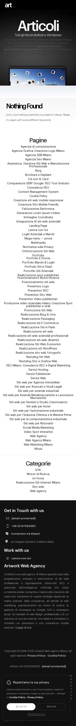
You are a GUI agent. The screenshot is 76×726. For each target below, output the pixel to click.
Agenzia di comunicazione (38, 146)
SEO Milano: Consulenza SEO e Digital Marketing (38, 365)
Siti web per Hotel (38, 406)
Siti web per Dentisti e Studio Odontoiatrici (38, 402)
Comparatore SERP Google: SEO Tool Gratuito (38, 183)
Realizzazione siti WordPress (38, 348)
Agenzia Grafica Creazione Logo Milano (38, 151)
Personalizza (36, 714)
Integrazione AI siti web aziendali (38, 221)
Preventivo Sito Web (38, 295)
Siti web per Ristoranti (38, 423)
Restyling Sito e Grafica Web (38, 361)
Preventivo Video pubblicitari (38, 299)
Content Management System (38, 192)
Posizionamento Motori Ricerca (38, 278)
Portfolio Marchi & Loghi (38, 262)
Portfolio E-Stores (38, 258)
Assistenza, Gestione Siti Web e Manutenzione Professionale (38, 165)
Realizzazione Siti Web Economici (38, 344)
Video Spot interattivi (38, 432)
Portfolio (38, 255)
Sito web (38, 487)
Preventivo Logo (38, 286)
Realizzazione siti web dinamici (38, 340)
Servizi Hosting (38, 369)
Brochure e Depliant (38, 175)
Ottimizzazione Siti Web (38, 251)
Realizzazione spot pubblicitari (38, 275)
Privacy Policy (36, 655)
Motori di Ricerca (38, 474)
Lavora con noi (38, 230)
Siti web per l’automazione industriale (38, 410)
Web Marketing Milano (38, 444)
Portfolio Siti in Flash (38, 266)
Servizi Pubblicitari (38, 374)
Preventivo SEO (38, 290)
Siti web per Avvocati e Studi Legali (38, 386)
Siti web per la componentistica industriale (38, 419)
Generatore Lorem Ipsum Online (38, 213)
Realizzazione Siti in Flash (38, 327)
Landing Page (38, 226)
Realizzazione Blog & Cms (38, 314)
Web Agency (38, 436)
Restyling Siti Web (38, 357)
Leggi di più (23, 627)
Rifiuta (51, 707)
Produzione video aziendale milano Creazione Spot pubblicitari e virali (38, 305)
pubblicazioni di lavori (48, 46)
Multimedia (38, 242)
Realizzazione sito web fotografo (38, 352)
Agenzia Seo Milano (38, 159)
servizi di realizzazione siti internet (23, 49)
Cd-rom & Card (38, 179)
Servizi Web (38, 378)
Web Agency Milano (38, 440)
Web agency (38, 491)
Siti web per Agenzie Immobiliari (38, 382)
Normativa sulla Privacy (38, 247)
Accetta (21, 707)
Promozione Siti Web (38, 310)
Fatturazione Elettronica (38, 209)
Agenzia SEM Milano (38, 155)
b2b (38, 470)
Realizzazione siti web (38, 331)
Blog (38, 170)
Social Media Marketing (38, 427)
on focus (38, 478)
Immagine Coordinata (38, 217)
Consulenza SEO (38, 187)
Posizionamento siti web (38, 282)
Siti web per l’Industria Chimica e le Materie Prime (38, 415)
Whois (38, 449)
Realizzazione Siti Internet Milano (38, 482)
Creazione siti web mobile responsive (38, 200)
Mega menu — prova (38, 238)
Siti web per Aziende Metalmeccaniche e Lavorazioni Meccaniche (38, 397)
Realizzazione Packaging (38, 319)
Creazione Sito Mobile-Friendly (38, 204)
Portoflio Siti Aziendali (38, 271)
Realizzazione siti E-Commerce (38, 323)
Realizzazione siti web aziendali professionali (38, 336)
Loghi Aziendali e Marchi (38, 234)
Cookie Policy (38, 196)
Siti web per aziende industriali (38, 391)
